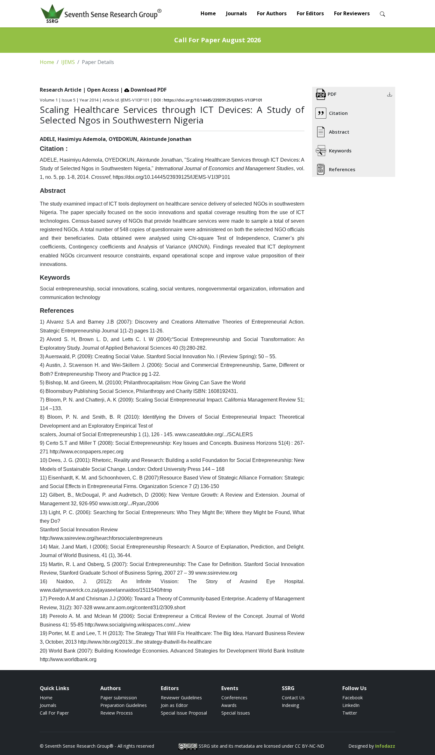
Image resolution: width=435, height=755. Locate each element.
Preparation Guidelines (123, 705)
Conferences (234, 698)
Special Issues (235, 713)
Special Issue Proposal (184, 713)
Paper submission (118, 698)
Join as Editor (174, 705)
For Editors (310, 13)
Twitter (349, 713)
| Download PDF (143, 89)
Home (208, 13)
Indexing (290, 705)
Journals (236, 13)
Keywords (340, 150)
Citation (338, 113)
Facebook (352, 698)
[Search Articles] (382, 13)
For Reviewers (352, 13)
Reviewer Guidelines (181, 698)
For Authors (272, 13)
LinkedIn (351, 705)
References (342, 169)
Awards (229, 705)
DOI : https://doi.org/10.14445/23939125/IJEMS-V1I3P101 (207, 100)
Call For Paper (54, 713)
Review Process (116, 713)
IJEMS (68, 62)
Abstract (339, 132)
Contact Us (293, 698)
